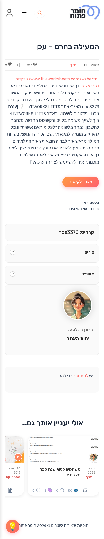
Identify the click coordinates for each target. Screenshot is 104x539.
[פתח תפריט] (24, 12)
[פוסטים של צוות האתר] (93, 457)
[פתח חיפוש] (39, 12)
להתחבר (80, 376)
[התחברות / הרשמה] (9, 16)
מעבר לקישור (80, 182)
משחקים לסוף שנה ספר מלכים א (60, 472)
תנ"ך (73, 65)
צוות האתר (78, 339)
